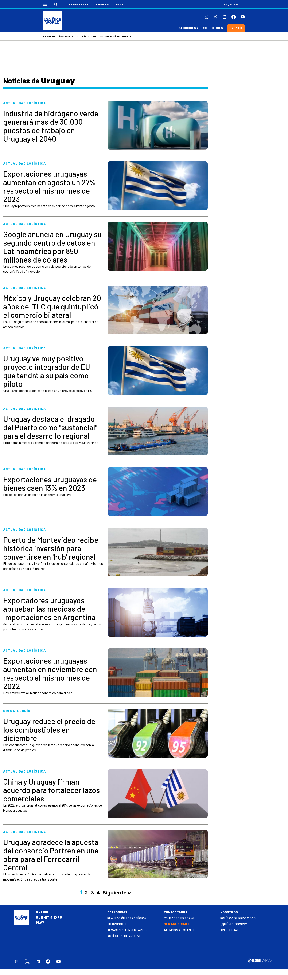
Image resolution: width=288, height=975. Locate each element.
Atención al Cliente (179, 930)
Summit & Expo (49, 917)
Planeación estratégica (126, 918)
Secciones (187, 28)
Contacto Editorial (179, 918)
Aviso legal (229, 930)
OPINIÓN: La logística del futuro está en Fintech (97, 36)
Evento (236, 28)
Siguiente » (117, 893)
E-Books (102, 4)
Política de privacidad (238, 918)
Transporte (117, 924)
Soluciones (213, 28)
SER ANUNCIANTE (177, 924)
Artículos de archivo (124, 936)
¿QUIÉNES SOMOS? (233, 924)
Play (119, 4)
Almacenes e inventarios (127, 930)
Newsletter (79, 4)
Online (42, 912)
